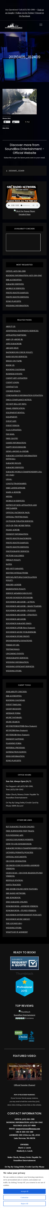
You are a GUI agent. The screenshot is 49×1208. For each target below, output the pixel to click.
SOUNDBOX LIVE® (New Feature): (20, 628)
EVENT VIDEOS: (12, 425)
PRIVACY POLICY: (13, 560)
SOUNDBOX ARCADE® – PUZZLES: (21, 610)
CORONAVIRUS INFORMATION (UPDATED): (24, 395)
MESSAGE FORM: (13, 713)
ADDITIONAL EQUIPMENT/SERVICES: (22, 331)
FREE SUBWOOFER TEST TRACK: (20, 831)
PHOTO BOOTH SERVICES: (17, 297)
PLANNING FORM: (14, 743)
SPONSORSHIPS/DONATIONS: (19, 640)
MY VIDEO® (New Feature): (18, 735)
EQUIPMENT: (11, 417)
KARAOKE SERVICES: (15, 284)
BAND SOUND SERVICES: (16, 356)
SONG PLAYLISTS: (13, 301)
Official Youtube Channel (24, 1085)
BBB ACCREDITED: (14, 280)
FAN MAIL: (10, 434)
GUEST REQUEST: (13, 709)
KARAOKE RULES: (13, 463)
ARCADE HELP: (12, 348)
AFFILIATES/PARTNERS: (16, 335)
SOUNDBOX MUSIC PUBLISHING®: (21, 632)
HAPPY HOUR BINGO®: (16, 447)
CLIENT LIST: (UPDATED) (16, 378)
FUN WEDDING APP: (14, 835)
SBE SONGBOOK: (13, 897)
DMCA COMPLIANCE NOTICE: (19, 400)
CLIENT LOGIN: (12, 382)
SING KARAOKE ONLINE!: (17, 902)
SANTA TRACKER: (13, 885)
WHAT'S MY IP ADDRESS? (17, 932)
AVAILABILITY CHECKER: (16, 691)
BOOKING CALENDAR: (15, 369)
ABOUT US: (10, 326)
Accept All (24, 1191)
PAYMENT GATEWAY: (15, 739)
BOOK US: (10, 365)
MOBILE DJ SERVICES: (15, 288)
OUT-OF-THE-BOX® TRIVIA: (18, 525)
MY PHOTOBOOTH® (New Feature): (21, 726)
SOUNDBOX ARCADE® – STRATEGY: (21, 615)
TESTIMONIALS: (13, 649)
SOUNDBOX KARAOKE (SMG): (19, 623)
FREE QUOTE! (12, 438)
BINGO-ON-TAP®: (14, 361)
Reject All (24, 1204)
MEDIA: (9, 496)
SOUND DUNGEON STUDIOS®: (19, 597)
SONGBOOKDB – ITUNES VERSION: (21, 910)
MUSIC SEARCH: (13, 722)
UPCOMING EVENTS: (15, 653)
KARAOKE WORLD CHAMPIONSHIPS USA (23, 848)
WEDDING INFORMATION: (17, 305)
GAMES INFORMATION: (16, 443)
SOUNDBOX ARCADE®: (16, 619)
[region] (24, 1189)
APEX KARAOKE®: (14, 344)
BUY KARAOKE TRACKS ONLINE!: (20, 826)
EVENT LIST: (11, 421)
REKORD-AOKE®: (13, 584)
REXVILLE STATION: (14, 880)
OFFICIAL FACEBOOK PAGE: (18, 512)
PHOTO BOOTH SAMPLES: (17, 293)
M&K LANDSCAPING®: (15, 488)
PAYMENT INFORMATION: (17, 534)
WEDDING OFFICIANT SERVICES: (20, 666)
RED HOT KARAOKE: (15, 568)
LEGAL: (9, 479)
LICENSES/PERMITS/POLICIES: (19, 852)
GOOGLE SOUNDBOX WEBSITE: (20, 839)
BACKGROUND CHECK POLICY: (19, 352)
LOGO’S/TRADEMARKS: (16, 483)
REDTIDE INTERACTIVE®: (17, 573)
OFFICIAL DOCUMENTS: (16, 857)
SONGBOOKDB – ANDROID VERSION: (22, 906)
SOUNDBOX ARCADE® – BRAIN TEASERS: (24, 606)
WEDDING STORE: (14, 671)
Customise (24, 1197)
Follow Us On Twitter (25, 13)
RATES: (9, 564)
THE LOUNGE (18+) (14, 923)
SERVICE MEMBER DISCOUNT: (19, 593)
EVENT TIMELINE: (13, 704)
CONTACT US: (12, 387)
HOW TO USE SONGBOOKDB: (19, 844)
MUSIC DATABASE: (14, 717)
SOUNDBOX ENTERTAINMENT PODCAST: (24, 915)
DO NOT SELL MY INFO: (16, 404)
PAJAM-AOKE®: (13, 530)
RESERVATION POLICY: (16, 589)
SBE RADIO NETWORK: (16, 893)
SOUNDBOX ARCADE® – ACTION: (20, 602)
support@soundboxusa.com (28, 1129)
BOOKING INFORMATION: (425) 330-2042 (24, 275)
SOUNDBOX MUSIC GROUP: (18, 919)
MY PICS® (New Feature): (17, 730)
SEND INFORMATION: (15, 756)
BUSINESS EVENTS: (14, 374)
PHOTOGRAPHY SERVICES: (17, 551)
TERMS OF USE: (12, 645)
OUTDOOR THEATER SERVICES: (19, 521)
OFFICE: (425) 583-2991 (16, 271)
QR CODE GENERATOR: (16, 861)
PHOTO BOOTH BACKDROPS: (18, 538)
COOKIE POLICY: (13, 391)
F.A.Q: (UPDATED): (14, 430)
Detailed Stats (24, 214)
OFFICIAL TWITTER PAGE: (17, 517)
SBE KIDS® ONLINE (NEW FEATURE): (22, 889)
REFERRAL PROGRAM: (15, 747)
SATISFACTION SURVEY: (16, 752)
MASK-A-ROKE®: (13, 492)
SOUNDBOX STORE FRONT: (18, 636)
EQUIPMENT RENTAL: (15, 412)
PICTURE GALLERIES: (15, 555)
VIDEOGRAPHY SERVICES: (17, 658)
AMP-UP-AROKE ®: (14, 339)
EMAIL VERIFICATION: (15, 408)
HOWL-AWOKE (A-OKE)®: (17, 451)
